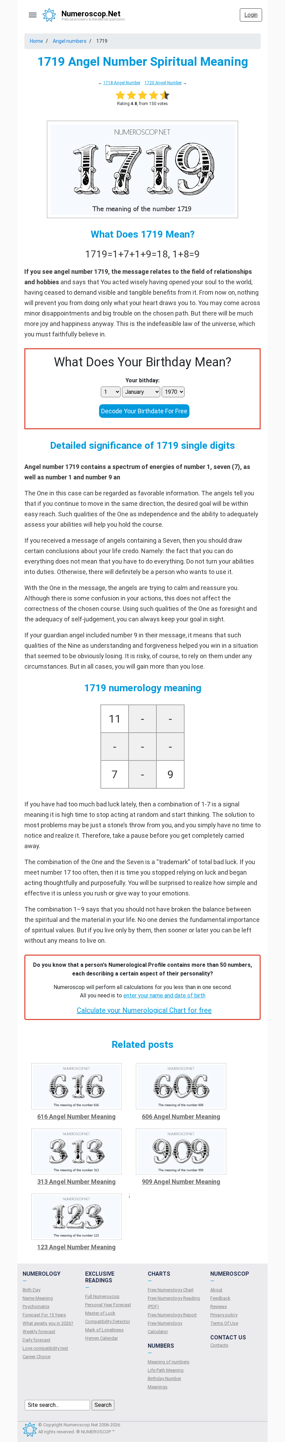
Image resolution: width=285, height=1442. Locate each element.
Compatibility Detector (107, 1321)
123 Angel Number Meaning (76, 1247)
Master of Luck (100, 1313)
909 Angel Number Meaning (181, 1181)
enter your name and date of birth (164, 995)
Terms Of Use (224, 1323)
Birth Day (31, 1289)
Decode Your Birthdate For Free (144, 411)
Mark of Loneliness (104, 1329)
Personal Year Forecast (108, 1304)
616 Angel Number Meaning (76, 1116)
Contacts (219, 1345)
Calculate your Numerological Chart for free (144, 1010)
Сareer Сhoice (36, 1356)
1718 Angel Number (121, 82)
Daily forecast (36, 1340)
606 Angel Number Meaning (181, 1116)
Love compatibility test (45, 1348)
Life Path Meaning (166, 1370)
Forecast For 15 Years (44, 1314)
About (216, 1289)
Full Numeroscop (102, 1296)
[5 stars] (164, 95)
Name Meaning (38, 1298)
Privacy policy (223, 1314)
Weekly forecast (39, 1331)
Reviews (218, 1306)
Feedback (220, 1298)
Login (251, 14)
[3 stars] (142, 95)
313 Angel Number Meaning (76, 1181)
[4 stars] (153, 95)
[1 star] (120, 95)
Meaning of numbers (168, 1361)
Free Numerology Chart (171, 1289)
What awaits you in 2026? (48, 1323)
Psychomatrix (36, 1306)
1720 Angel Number (163, 82)
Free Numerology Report (172, 1314)
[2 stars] (131, 95)
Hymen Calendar (101, 1338)
